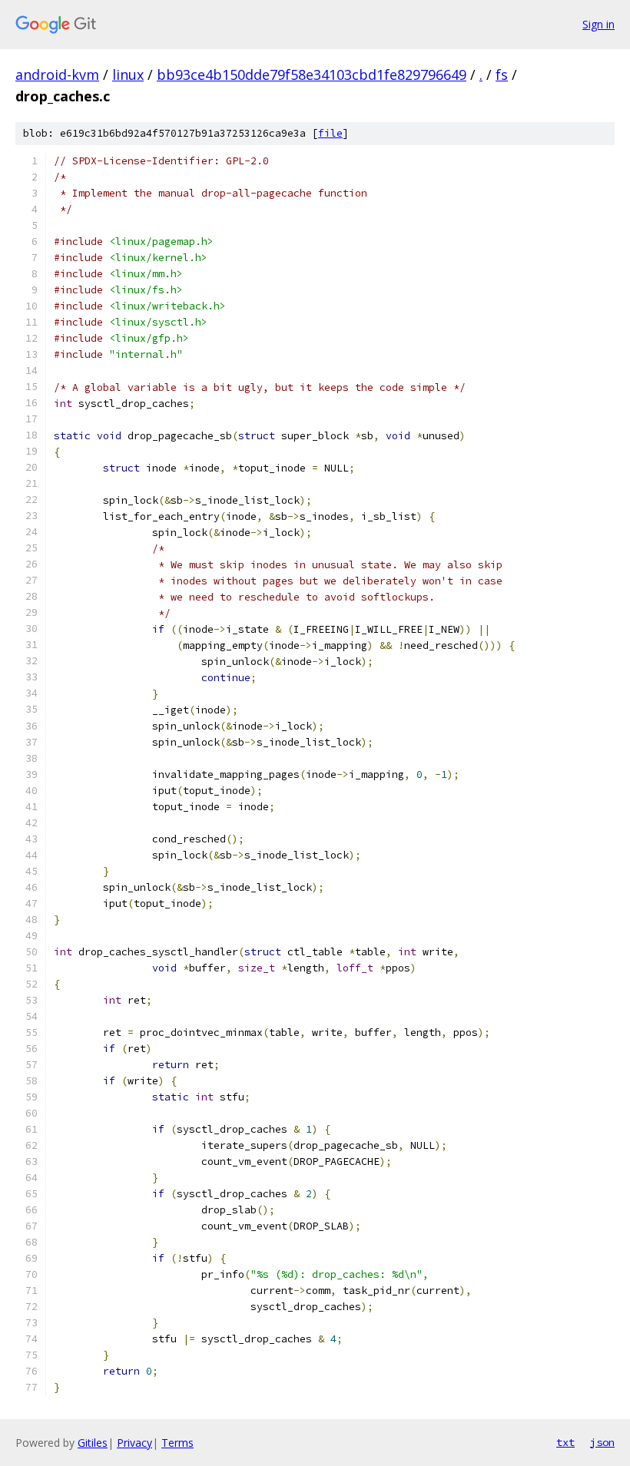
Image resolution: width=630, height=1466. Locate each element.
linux (128, 74)
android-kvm (57, 74)
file (330, 133)
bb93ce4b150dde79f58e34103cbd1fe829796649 (311, 74)
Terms (177, 1442)
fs (502, 74)
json (602, 1442)
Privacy (134, 1442)
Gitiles (93, 1442)
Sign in (598, 24)
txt (565, 1442)
